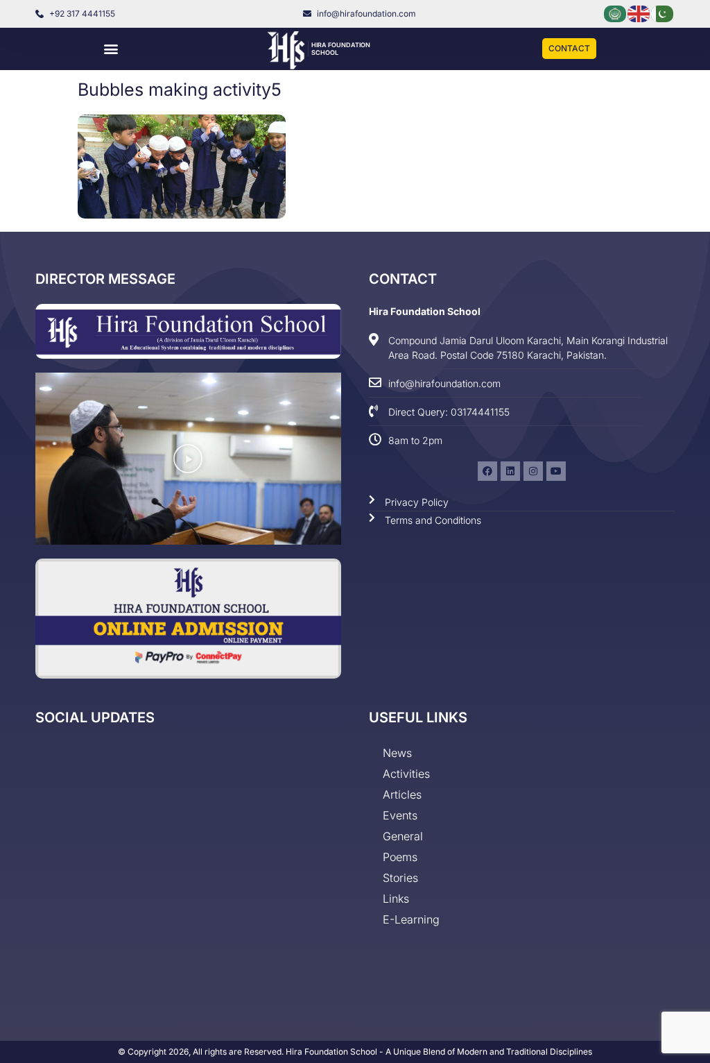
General (403, 836)
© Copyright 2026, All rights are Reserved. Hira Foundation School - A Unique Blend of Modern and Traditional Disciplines (355, 1051)
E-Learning (411, 919)
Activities (406, 774)
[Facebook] (487, 471)
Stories (400, 878)
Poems (400, 857)
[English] (639, 13)
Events (400, 815)
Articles (402, 794)
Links (396, 898)
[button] (110, 48)
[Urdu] (663, 13)
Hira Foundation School (424, 311)
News (397, 753)
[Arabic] (615, 13)
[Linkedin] (510, 471)
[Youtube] (556, 471)
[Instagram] (533, 471)
